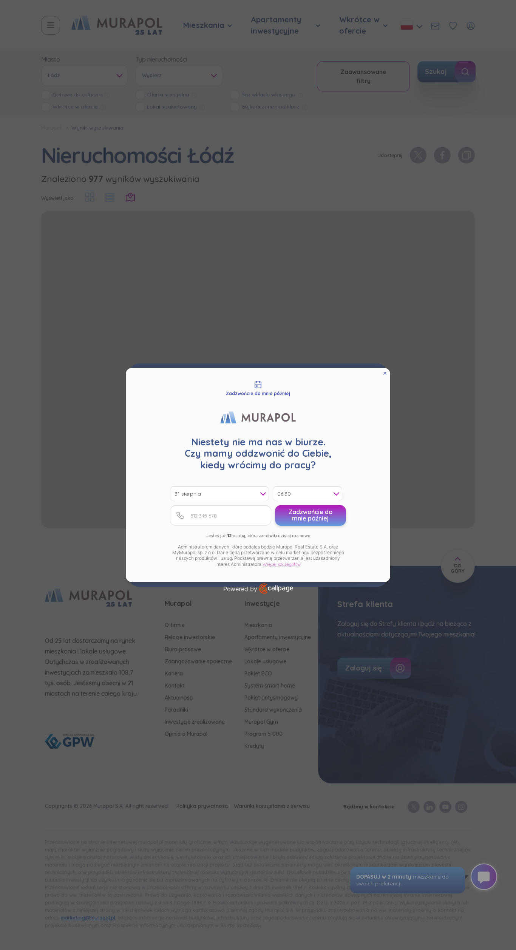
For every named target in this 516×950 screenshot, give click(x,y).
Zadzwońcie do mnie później (310, 515)
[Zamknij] (385, 373)
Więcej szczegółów (282, 564)
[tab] (258, 388)
